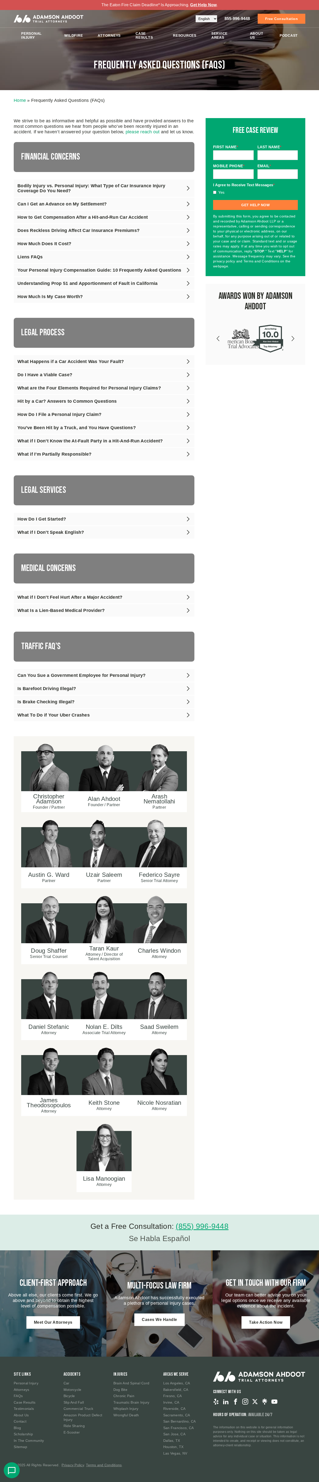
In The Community (29, 1441)
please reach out (143, 131)
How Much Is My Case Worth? (50, 296)
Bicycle (69, 1396)
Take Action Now (266, 1322)
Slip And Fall (74, 1402)
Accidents (72, 1374)
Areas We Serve (176, 1374)
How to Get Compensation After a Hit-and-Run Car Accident (82, 217)
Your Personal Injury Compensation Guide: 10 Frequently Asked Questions (99, 270)
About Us (256, 35)
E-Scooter (72, 1432)
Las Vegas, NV (175, 1453)
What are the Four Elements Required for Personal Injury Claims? (89, 387)
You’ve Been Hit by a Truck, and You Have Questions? (76, 427)
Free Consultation (281, 19)
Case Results (144, 35)
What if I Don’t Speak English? (50, 532)
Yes (221, 192)
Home (20, 100)
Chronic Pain (123, 1396)
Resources (184, 35)
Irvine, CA (171, 1402)
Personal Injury (31, 35)
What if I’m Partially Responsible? (54, 454)
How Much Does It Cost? (44, 243)
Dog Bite (120, 1390)
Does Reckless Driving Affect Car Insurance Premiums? (78, 230)
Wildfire (73, 35)
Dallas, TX (171, 1441)
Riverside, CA (174, 1409)
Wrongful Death (126, 1415)
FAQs (18, 1396)
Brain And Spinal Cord (131, 1383)
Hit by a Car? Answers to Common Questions (67, 401)
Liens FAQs (30, 256)
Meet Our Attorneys (53, 1322)
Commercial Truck (78, 1409)
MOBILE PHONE (228, 166)
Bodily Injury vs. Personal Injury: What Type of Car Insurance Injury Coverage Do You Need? (91, 188)
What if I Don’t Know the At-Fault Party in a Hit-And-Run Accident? (90, 440)
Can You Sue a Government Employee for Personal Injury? (81, 675)
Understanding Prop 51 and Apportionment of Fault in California (87, 283)
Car (67, 1383)
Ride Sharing (74, 1426)
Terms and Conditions (104, 1465)
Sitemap (20, 1447)
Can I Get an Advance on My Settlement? (62, 203)
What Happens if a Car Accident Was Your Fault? (70, 361)
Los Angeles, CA (176, 1383)
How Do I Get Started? (41, 519)
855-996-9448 (237, 18)
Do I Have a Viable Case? (44, 374)
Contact (20, 1421)
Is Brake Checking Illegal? (46, 701)
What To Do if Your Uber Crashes (53, 715)
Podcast (289, 35)
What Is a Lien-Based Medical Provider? (61, 610)
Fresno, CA (172, 1396)
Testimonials (24, 1409)
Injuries (120, 1374)
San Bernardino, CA (179, 1421)
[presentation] (218, 338)
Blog (17, 1428)
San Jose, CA (174, 1434)
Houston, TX (173, 1447)
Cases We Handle (159, 1319)
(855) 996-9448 (202, 1226)
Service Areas (219, 35)
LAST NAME (269, 147)
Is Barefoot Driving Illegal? (46, 688)
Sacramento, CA (176, 1415)
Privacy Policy (73, 1465)
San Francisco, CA (178, 1428)
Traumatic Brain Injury (131, 1402)
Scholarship (23, 1434)
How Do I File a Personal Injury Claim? (59, 414)
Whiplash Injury (126, 1409)
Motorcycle (72, 1390)
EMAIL (264, 166)
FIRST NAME (225, 147)
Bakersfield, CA (175, 1390)
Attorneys (109, 35)
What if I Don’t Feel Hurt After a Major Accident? (69, 597)
